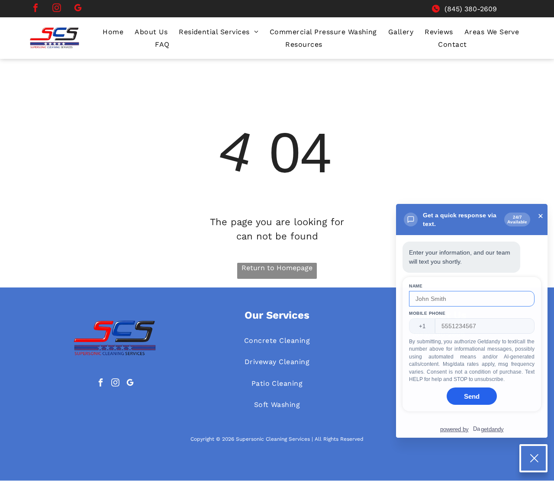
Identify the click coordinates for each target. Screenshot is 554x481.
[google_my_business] (77, 8)
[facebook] (35, 8)
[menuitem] (113, 32)
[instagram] (56, 8)
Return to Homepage (277, 268)
